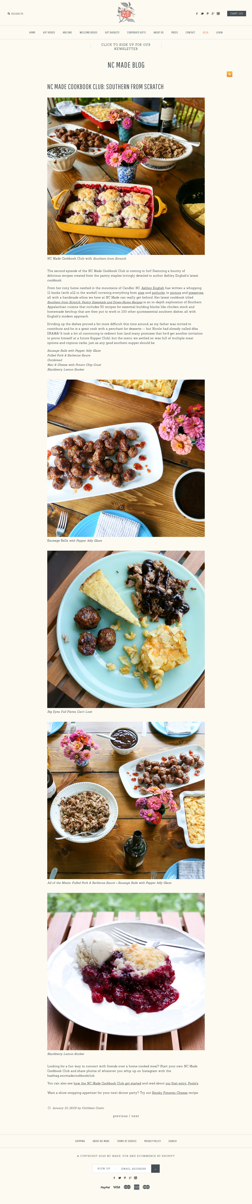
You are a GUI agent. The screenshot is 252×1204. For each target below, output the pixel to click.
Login (219, 32)
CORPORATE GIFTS (136, 32)
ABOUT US (159, 32)
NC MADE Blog (126, 64)
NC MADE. (114, 1155)
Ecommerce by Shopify (156, 1155)
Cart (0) (236, 13)
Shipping (80, 1141)
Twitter (202, 13)
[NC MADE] (126, 3)
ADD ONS (67, 32)
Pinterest (207, 13)
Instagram (218, 13)
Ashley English (152, 288)
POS (125, 1155)
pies (141, 293)
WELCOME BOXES (88, 32)
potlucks (158, 293)
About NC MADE (101, 1141)
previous (120, 1116)
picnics (175, 293)
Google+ (213, 13)
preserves (196, 293)
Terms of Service (127, 1141)
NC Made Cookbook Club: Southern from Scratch (105, 86)
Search (173, 1141)
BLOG (205, 32)
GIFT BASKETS (112, 32)
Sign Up (103, 1168)
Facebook (197, 13)
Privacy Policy (152, 1141)
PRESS (174, 32)
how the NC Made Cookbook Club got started (107, 1083)
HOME (32, 32)
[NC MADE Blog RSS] (228, 74)
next (135, 1116)
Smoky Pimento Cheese (170, 1093)
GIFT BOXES (49, 32)
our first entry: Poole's (182, 1083)
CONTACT (190, 32)
